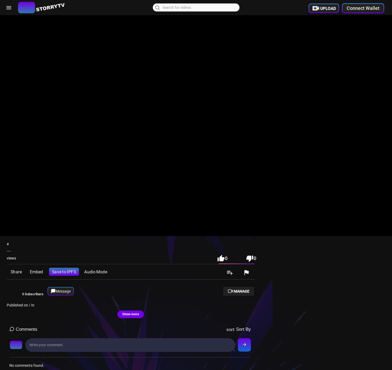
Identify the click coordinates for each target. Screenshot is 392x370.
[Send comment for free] (244, 345)
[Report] (246, 273)
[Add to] (230, 273)
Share (16, 271)
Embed (36, 271)
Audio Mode (95, 271)
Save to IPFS (64, 271)
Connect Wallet (363, 8)
